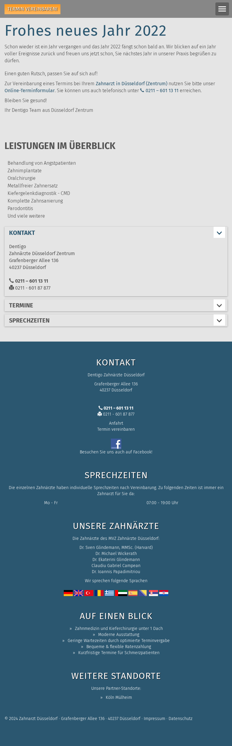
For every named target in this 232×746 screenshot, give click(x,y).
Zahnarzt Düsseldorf (38, 718)
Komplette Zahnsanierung (35, 201)
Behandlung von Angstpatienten (42, 163)
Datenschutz (180, 718)
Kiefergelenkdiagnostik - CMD (39, 193)
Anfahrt (116, 423)
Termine (21, 305)
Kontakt (22, 232)
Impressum (154, 718)
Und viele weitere (26, 216)
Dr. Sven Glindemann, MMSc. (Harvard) (116, 547)
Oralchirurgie (22, 178)
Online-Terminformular (30, 90)
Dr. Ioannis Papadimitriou (116, 571)
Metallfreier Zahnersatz (33, 186)
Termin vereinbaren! (32, 9)
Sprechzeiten (29, 320)
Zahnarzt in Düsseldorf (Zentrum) (131, 83)
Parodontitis (20, 208)
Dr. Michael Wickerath (116, 553)
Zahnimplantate (25, 171)
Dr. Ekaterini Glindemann (116, 559)
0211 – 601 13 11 (162, 90)
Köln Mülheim (119, 697)
